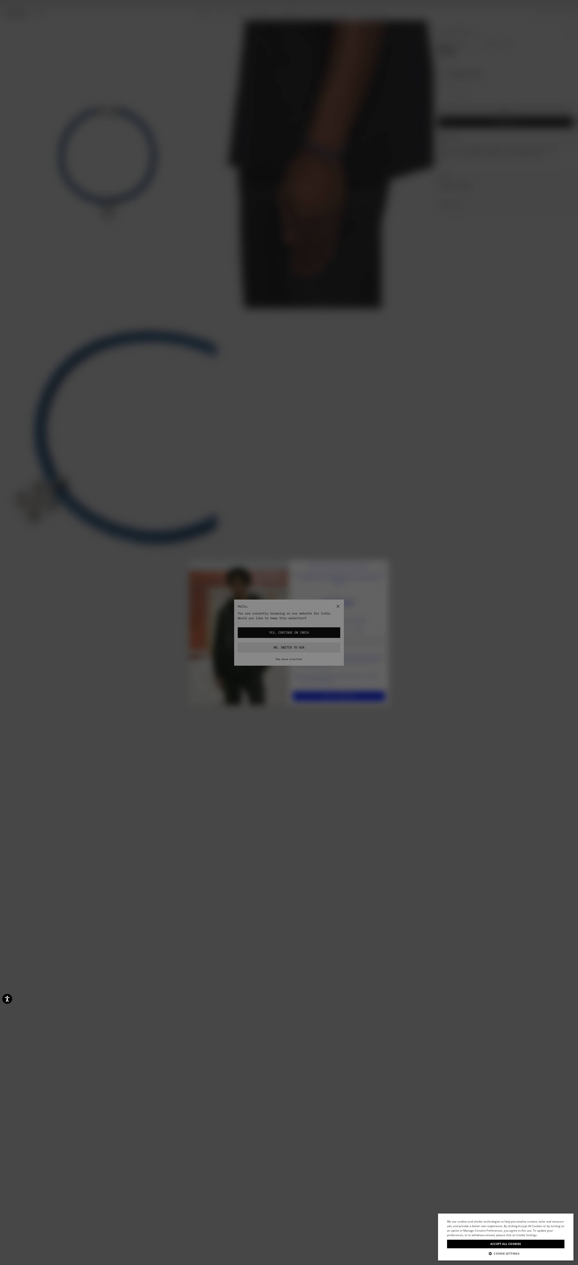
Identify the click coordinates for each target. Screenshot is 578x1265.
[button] (505, 1253)
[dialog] (505, 1237)
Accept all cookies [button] (505, 1244)
